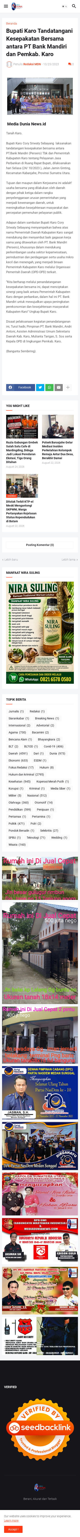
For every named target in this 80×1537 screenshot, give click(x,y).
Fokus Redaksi (21, 767)
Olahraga (19, 802)
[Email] (59, 387)
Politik (17, 823)
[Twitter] (40, 387)
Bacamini (40, 732)
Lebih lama (68, 559)
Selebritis (49, 830)
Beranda (11, 23)
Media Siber (60, 788)
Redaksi (37, 711)
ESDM (40, 760)
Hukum (47, 767)
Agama (17, 732)
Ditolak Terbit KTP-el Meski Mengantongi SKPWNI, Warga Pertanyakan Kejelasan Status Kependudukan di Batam (21, 511)
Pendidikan (20, 809)
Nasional (37, 795)
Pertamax (17, 816)
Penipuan (45, 809)
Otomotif (44, 802)
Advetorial (45, 725)
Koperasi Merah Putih (53, 781)
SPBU (15, 837)
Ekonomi (18, 760)
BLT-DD (31, 746)
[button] (5, 6)
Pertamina (41, 816)
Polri (36, 823)
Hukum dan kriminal (26, 774)
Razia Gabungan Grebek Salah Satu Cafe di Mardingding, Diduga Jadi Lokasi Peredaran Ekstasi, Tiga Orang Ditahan (22, 452)
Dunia (57, 753)
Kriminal (37, 788)
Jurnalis (16, 711)
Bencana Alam (20, 739)
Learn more (11, 1520)
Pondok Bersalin (21, 830)
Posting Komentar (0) (40, 545)
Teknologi (36, 837)
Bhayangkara (49, 739)
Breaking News (47, 718)
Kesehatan (20, 781)
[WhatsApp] (49, 387)
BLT (13, 746)
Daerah (18, 753)
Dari (39, 753)
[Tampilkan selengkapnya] (68, 387)
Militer (15, 795)
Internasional (19, 725)
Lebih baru (11, 559)
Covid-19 (53, 746)
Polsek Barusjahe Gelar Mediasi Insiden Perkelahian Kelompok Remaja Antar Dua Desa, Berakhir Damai (57, 450)
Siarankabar (19, 718)
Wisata (17, 844)
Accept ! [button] (13, 1529)
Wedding (59, 837)
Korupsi (16, 788)
